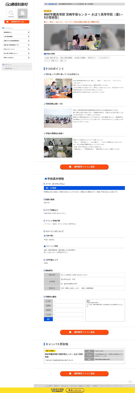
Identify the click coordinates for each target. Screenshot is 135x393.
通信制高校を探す (52, 4)
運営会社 (56, 386)
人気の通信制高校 (8, 36)
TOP (46, 4)
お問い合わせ (64, 386)
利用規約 (95, 386)
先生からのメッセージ (9, 49)
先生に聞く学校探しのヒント (11, 53)
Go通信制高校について (10, 68)
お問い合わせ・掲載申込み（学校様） (80, 386)
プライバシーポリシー (106, 386)
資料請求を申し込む (17, 22)
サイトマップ (117, 386)
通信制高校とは (7, 32)
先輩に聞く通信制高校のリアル (11, 45)
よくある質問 (48, 386)
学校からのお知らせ (9, 57)
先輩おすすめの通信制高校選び (11, 40)
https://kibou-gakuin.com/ (102, 359)
